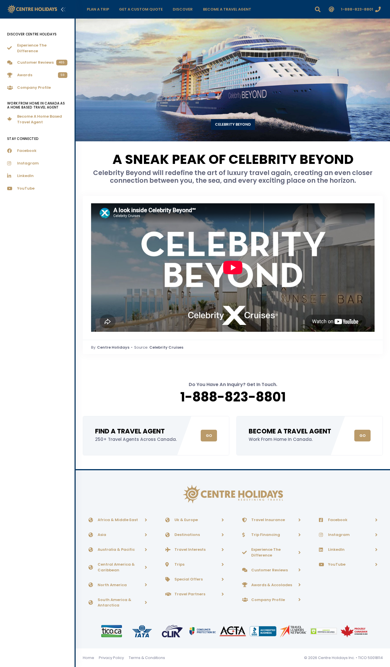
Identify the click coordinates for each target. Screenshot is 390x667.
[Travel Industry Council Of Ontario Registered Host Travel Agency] (112, 631)
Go (209, 435)
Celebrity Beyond (233, 124)
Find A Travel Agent (130, 431)
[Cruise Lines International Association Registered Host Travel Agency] (173, 631)
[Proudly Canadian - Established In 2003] (354, 631)
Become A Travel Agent (290, 431)
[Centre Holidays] (32, 9)
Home (88, 657)
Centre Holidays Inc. (336, 657)
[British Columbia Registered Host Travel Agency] (203, 631)
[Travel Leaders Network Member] (294, 631)
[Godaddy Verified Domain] (324, 631)
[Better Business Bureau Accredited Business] (263, 631)
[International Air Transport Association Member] (142, 631)
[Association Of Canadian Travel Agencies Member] (233, 631)
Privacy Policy (111, 657)
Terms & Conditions (147, 657)
